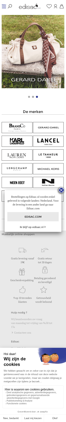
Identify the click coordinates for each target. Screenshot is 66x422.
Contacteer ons (22, 332)
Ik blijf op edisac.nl (32, 227)
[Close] (61, 190)
